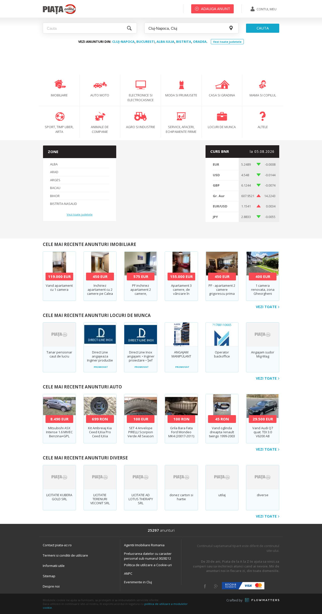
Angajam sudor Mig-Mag (262, 354)
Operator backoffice (222, 354)
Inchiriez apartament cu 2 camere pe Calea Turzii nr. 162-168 (100, 291)
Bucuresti (145, 41)
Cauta (263, 27)
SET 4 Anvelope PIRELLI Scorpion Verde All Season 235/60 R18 (141, 434)
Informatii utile (54, 565)
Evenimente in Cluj (138, 582)
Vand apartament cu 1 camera (59, 287)
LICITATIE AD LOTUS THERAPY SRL (141, 499)
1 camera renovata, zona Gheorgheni (262, 289)
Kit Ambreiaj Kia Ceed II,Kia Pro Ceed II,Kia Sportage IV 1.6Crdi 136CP (100, 436)
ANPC (128, 573)
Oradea (200, 41)
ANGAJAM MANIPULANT (181, 354)
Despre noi (51, 586)
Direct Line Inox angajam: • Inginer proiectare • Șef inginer (140, 358)
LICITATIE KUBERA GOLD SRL (59, 497)
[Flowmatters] (262, 600)
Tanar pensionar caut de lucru (59, 354)
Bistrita (183, 41)
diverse (262, 495)
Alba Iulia (165, 41)
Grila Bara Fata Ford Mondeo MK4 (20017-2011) (181, 432)
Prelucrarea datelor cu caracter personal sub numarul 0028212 (148, 556)
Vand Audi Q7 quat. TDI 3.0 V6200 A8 (262, 432)
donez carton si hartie (181, 497)
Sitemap (49, 576)
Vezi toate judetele (227, 42)
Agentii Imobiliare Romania (144, 545)
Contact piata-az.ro (57, 545)
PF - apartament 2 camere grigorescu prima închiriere (222, 291)
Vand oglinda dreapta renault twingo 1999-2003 (222, 432)
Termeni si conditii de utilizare (65, 555)
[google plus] (216, 586)
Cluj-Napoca (123, 41)
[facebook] (205, 586)
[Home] (59, 14)
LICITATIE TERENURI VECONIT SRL (100, 499)
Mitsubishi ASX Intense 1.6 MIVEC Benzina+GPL (59, 432)
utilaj (222, 495)
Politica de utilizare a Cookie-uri (148, 565)
